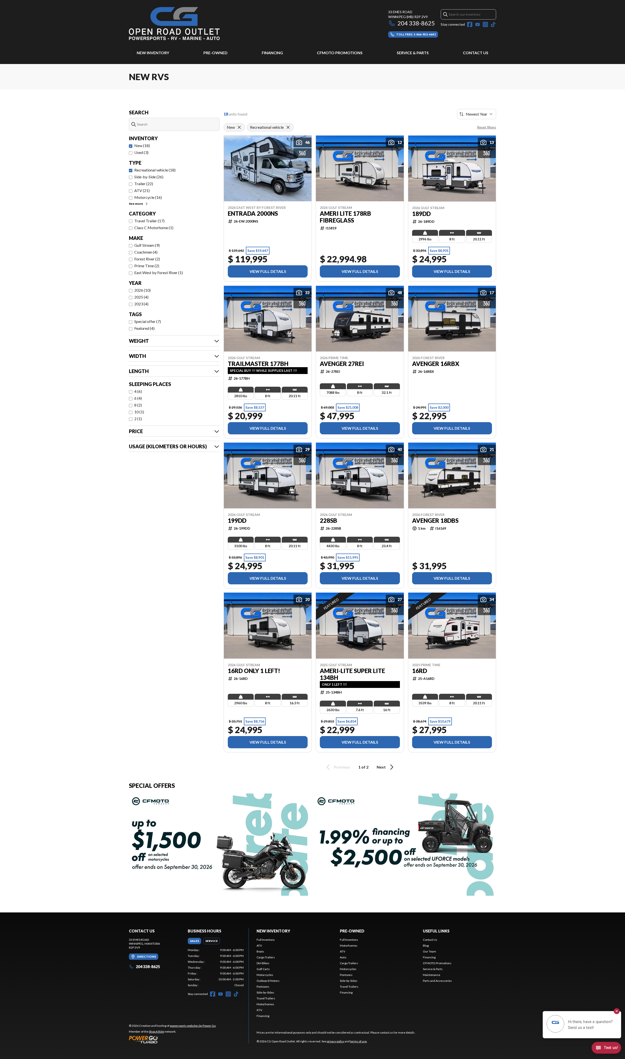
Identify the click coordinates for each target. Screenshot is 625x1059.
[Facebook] (470, 24)
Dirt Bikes (263, 963)
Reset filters (486, 127)
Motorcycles (265, 975)
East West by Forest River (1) (158, 272)
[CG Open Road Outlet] (174, 23)
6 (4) (138, 398)
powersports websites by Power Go (193, 1025)
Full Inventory (266, 939)
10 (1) (139, 411)
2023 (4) (141, 303)
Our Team (429, 951)
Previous (342, 767)
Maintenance (431, 975)
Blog (426, 945)
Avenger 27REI (342, 363)
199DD (237, 520)
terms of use (358, 1041)
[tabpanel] (216, 967)
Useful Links (436, 931)
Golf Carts (263, 969)
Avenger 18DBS (435, 520)
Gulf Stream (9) (147, 245)
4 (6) (138, 391)
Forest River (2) (147, 259)
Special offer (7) (147, 321)
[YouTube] (477, 24)
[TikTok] (493, 24)
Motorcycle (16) (148, 197)
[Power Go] (172, 1039)
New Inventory (153, 52)
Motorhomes (265, 1004)
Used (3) (141, 152)
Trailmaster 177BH (258, 363)
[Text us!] (606, 1048)
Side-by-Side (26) (148, 176)
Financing (272, 52)
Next (381, 767)
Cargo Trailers (266, 957)
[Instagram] (485, 24)
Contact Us (475, 52)
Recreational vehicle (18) (155, 170)
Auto (343, 957)
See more (136, 203)
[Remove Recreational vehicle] (288, 127)
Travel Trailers (266, 998)
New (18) (142, 145)
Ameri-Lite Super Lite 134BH (352, 674)
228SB (328, 520)
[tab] (194, 941)
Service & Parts (413, 52)
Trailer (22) (143, 183)
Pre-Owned (215, 52)
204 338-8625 (416, 23)
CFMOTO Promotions (340, 52)
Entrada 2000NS (253, 213)
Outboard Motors (268, 981)
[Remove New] (239, 127)
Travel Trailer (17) (149, 220)
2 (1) (138, 418)
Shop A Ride (156, 1031)
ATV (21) (142, 190)
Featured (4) (144, 328)
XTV (259, 1010)
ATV (259, 945)
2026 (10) (142, 290)
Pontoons (263, 986)
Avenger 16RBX (435, 363)
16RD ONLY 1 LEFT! (254, 670)
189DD (421, 213)
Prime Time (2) (146, 265)
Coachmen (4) (145, 252)
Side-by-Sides (265, 992)
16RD (419, 670)
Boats (260, 951)
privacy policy (335, 1041)
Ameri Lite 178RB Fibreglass (345, 217)
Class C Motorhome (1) (153, 227)
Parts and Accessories (437, 981)
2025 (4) (141, 297)
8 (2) (138, 405)
